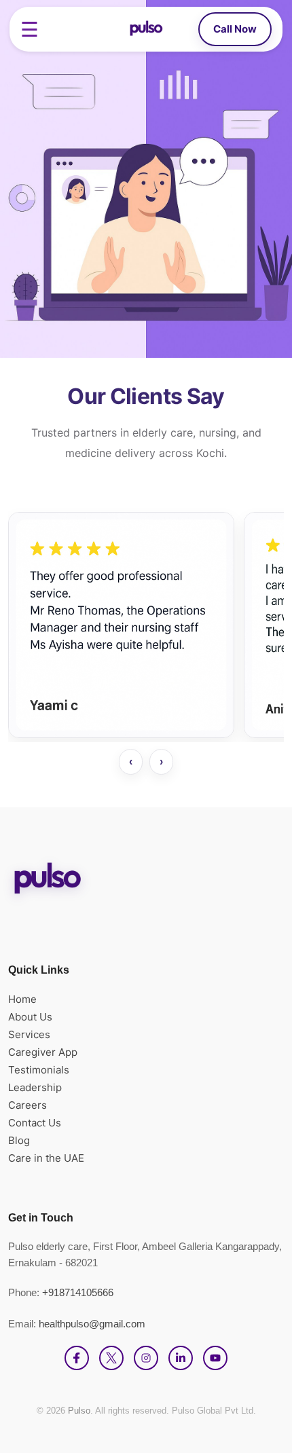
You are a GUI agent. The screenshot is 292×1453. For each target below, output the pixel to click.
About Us (30, 1016)
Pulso (79, 1410)
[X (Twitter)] (111, 1358)
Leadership (35, 1087)
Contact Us (34, 1122)
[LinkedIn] (180, 1358)
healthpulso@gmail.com (92, 1323)
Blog (19, 1140)
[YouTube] (215, 1358)
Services (29, 1034)
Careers (27, 1105)
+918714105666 (77, 1292)
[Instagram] (146, 1358)
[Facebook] (77, 1358)
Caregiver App (42, 1052)
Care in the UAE (46, 1158)
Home (22, 999)
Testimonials (38, 1069)
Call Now (235, 28)
